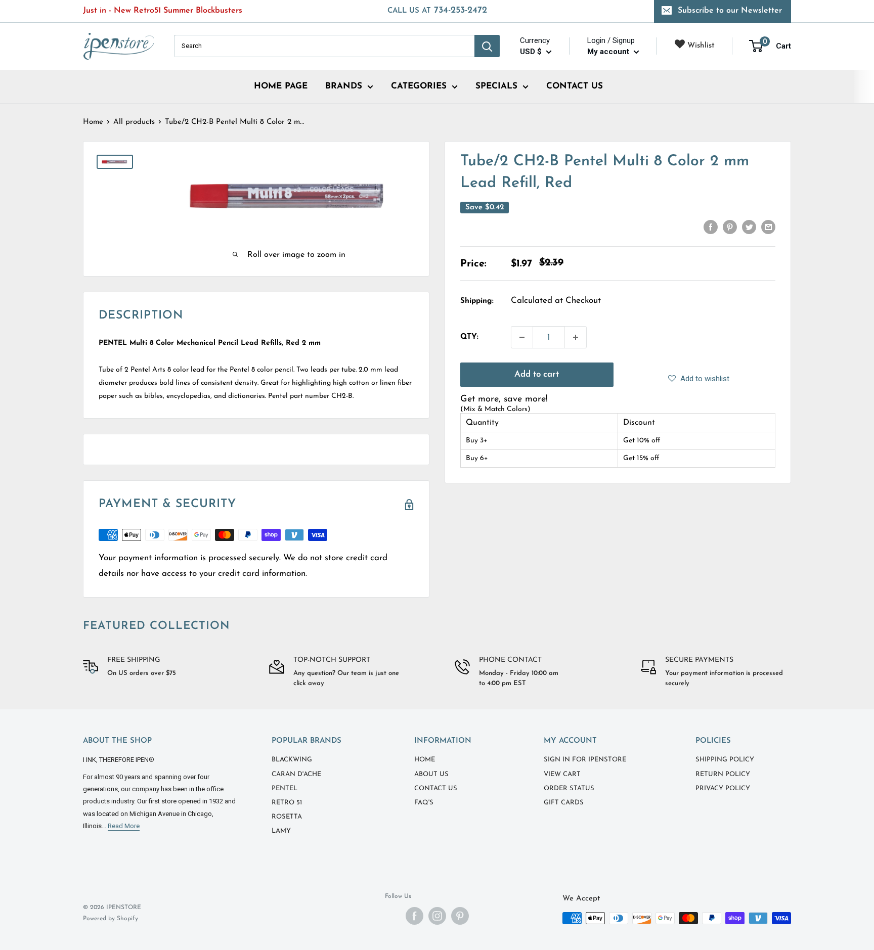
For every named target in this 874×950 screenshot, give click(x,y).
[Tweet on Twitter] (749, 227)
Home (93, 122)
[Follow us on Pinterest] (460, 916)
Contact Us (435, 788)
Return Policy (722, 774)
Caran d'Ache (296, 774)
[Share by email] (768, 227)
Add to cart (536, 374)
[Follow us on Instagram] (437, 916)
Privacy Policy (722, 788)
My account (609, 51)
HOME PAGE (281, 86)
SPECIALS (496, 86)
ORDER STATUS (569, 788)
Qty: (469, 337)
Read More (124, 826)
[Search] (487, 46)
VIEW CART (562, 774)
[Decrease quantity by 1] (522, 337)
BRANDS (343, 86)
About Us (431, 774)
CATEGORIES (419, 86)
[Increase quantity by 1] (575, 337)
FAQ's (423, 802)
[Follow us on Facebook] (414, 916)
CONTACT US (574, 86)
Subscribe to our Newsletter (730, 11)
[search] (324, 46)
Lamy (281, 831)
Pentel (284, 788)
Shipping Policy (724, 759)
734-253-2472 (437, 10)
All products (134, 122)
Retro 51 (287, 802)
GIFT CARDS (564, 802)
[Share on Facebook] (711, 227)
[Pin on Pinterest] (730, 227)
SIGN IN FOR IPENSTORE (585, 759)
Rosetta (287, 816)
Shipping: (477, 301)
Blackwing (292, 759)
